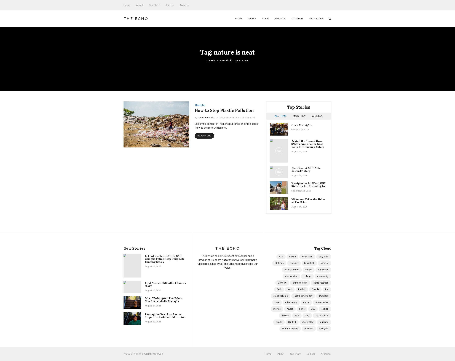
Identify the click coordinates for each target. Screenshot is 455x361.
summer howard (290, 328)
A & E (265, 18)
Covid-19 (282, 283)
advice (292, 256)
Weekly (317, 116)
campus (324, 263)
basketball (309, 263)
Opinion (297, 18)
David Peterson (321, 283)
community (322, 276)
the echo (308, 328)
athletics (279, 263)
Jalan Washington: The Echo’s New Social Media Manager (164, 300)
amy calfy (323, 256)
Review (285, 315)
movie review (321, 302)
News (252, 18)
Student (292, 322)
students (324, 322)
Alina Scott (307, 256)
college (307, 276)
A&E (281, 256)
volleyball (323, 328)
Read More (204, 135)
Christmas (323, 269)
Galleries (316, 18)
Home (127, 5)
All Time (281, 116)
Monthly (299, 116)
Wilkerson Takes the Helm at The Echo (308, 201)
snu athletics (321, 315)
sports (279, 322)
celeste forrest (292, 269)
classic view (291, 276)
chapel (308, 269)
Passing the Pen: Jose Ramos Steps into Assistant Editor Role (165, 316)
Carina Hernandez (206, 117)
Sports (280, 18)
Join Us (169, 5)
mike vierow (291, 302)
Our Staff (154, 5)
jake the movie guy (303, 296)
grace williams (280, 296)
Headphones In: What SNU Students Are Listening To (308, 185)
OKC (313, 309)
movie (306, 302)
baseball (294, 263)
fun (326, 289)
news (302, 309)
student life (307, 322)
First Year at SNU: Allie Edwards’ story (306, 169)
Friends (315, 289)
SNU (307, 315)
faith (279, 289)
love (277, 302)
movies (277, 309)
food (290, 289)
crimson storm (300, 283)
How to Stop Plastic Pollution (224, 110)
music (290, 309)
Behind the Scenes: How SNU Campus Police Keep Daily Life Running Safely (307, 144)
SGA (297, 315)
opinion (324, 309)
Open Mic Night (301, 125)
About (139, 5)
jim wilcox (323, 296)
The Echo (136, 19)
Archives (184, 5)
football (302, 289)
